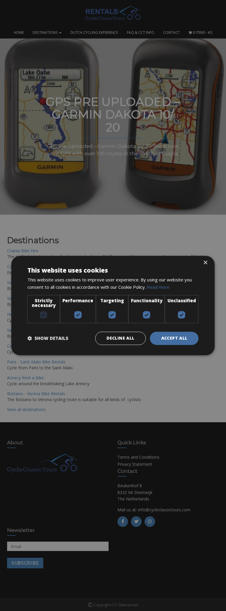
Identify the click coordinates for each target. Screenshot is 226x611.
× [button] (205, 263)
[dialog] (113, 305)
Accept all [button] (174, 338)
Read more (158, 287)
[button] (47, 338)
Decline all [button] (120, 338)
